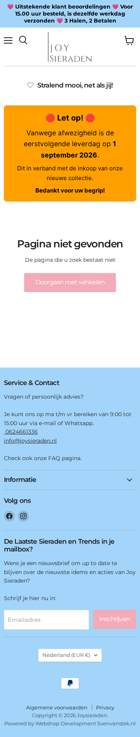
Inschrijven (114, 619)
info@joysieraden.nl (30, 440)
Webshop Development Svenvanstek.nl (85, 723)
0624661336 (21, 431)
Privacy (105, 707)
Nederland (66, 655)
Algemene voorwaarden (57, 707)
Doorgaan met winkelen (70, 282)
